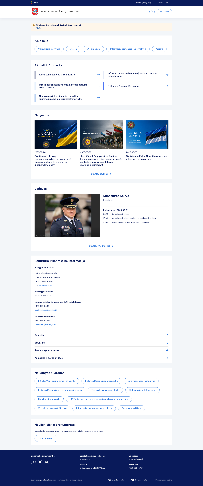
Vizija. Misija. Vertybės (49, 49)
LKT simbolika (93, 49)
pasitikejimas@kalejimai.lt (46, 310)
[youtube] (40, 462)
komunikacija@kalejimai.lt (46, 324)
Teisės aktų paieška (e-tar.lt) (105, 390)
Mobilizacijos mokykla (49, 399)
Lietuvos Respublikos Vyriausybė (101, 381)
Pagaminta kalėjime (131, 408)
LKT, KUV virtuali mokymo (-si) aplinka (57, 381)
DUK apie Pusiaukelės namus (123, 86)
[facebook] (33, 462)
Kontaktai (40, 335)
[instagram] (46, 462)
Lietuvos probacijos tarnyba (141, 381)
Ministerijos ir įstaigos (144, 3)
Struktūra (40, 342)
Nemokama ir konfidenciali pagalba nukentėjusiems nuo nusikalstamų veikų (60, 97)
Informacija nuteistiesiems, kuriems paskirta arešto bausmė (63, 86)
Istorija (73, 49)
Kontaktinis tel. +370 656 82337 (57, 74)
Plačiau (39, 28)
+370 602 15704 (136, 468)
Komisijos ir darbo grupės (49, 358)
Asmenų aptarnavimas (47, 350)
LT (167, 3)
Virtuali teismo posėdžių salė (52, 408)
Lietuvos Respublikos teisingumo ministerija (60, 390)
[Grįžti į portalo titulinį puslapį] (34, 3)
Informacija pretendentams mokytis (128, 49)
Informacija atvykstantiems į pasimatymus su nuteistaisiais (132, 74)
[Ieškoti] (152, 11)
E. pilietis (159, 3)
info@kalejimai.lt (46, 285)
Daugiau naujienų (99, 174)
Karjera (159, 49)
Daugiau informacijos (99, 246)
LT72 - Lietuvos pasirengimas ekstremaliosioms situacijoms (99, 399)
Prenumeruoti (46, 438)
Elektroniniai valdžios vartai (142, 390)
